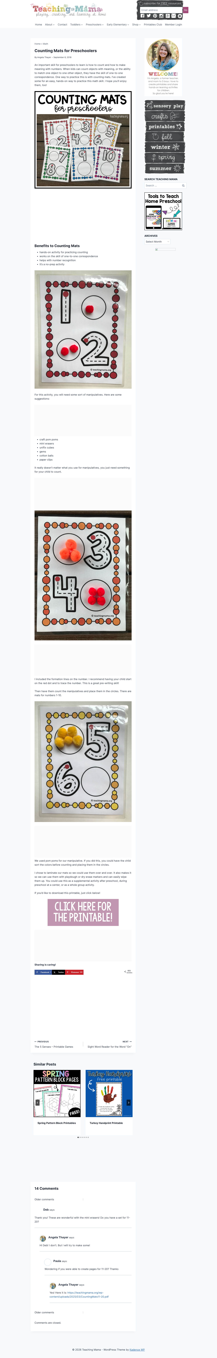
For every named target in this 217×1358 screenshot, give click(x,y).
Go (185, 10)
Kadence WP (137, 1349)
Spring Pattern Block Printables (57, 1123)
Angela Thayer (44, 57)
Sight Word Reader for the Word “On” (110, 1044)
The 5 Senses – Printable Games (54, 1044)
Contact (62, 24)
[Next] (129, 1103)
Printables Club (153, 24)
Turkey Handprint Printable (106, 1123)
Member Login (173, 24)
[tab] (78, 1137)
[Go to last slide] (38, 1103)
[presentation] (57, 1093)
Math (45, 44)
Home (38, 24)
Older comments (44, 1199)
